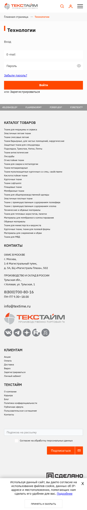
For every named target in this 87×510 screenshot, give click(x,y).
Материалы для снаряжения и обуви (23, 233)
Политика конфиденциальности (20, 403)
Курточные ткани (13, 179)
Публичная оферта (13, 406)
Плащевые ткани (13, 187)
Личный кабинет (12, 376)
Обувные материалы (14, 221)
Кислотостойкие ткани (15, 175)
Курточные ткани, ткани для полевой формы (27, 229)
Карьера (8, 395)
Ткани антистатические (16, 152)
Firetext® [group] (67, 107)
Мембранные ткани (14, 190)
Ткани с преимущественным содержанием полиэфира (32, 202)
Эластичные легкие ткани (17, 133)
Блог (6, 399)
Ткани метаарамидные (16, 167)
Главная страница (16, 17)
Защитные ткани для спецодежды (22, 144)
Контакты (9, 414)
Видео (7, 368)
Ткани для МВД (12, 236)
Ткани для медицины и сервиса (20, 129)
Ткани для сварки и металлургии (21, 164)
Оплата (8, 360)
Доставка (9, 364)
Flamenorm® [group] (24, 107)
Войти (43, 85)
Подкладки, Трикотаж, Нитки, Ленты (23, 148)
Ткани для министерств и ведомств (22, 225)
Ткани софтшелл (12, 183)
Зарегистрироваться (14, 372)
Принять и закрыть (43, 503)
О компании (10, 391)
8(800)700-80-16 (19, 292)
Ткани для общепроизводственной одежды (26, 194)
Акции (7, 356)
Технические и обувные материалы (22, 210)
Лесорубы (9, 156)
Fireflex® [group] (47, 107)
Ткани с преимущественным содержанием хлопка (30, 206)
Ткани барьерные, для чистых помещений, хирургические (34, 141)
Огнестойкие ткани (14, 160)
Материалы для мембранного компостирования (29, 217)
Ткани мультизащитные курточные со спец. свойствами (33, 171)
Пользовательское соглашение (20, 410)
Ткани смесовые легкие (16, 137)
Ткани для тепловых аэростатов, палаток (25, 213)
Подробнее (64, 493)
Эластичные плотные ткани (18, 198)
